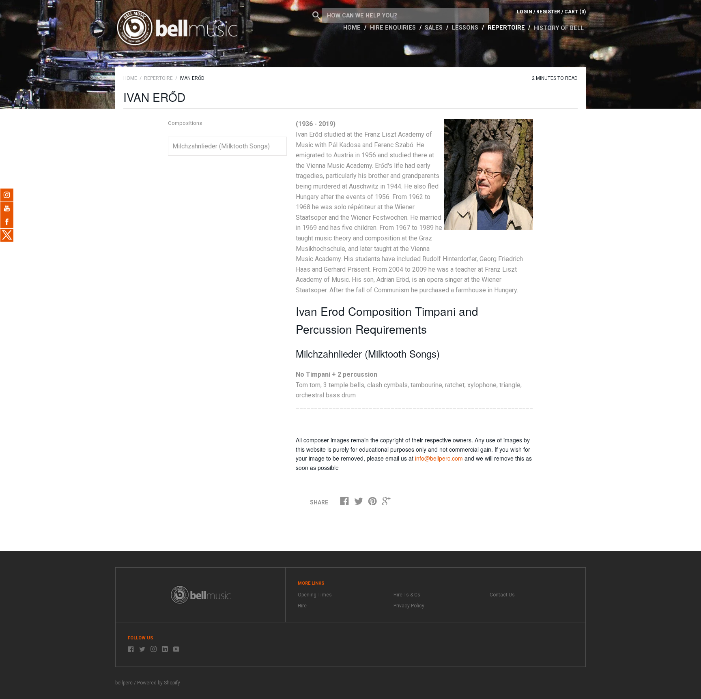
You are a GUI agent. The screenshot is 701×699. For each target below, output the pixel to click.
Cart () (575, 12)
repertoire (158, 78)
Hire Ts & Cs (407, 595)
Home (352, 27)
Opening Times (315, 595)
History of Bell (559, 28)
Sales (434, 27)
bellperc (124, 683)
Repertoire (507, 27)
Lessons (466, 27)
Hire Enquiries (393, 27)
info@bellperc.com (439, 458)
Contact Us (502, 595)
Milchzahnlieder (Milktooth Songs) (221, 146)
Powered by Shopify (158, 683)
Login (524, 12)
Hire (302, 606)
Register (548, 12)
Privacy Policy (409, 606)
